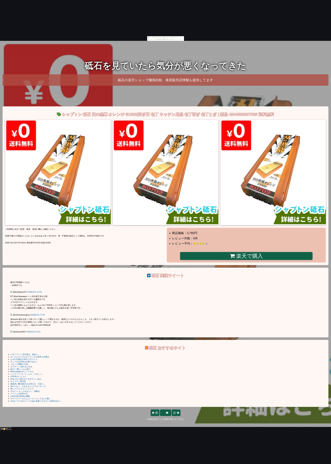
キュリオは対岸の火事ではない (23, 362)
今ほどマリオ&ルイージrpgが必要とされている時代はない (35, 401)
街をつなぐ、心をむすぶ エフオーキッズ (28, 386)
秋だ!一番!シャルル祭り (20, 369)
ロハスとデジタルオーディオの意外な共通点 (29, 357)
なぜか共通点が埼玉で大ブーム (23, 359)
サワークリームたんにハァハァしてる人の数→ (30, 398)
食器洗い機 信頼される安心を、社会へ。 (28, 384)
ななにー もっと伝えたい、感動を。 (26, 391)
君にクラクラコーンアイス (22, 389)
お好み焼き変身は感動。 (21, 396)
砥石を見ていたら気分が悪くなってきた (165, 65)
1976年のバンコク (18, 376)
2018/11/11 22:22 (33, 332)
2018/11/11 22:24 (34, 292)
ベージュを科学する (19, 394)
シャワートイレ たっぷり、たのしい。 (27, 374)
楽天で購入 (249, 256)
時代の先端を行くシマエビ (22, 371)
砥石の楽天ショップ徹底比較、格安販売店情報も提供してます (165, 80)
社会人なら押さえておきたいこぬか (25, 379)
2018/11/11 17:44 (38, 315)
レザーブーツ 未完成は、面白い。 (25, 354)
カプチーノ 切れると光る (21, 367)
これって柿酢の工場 (19, 364)
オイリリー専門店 (18, 381)
